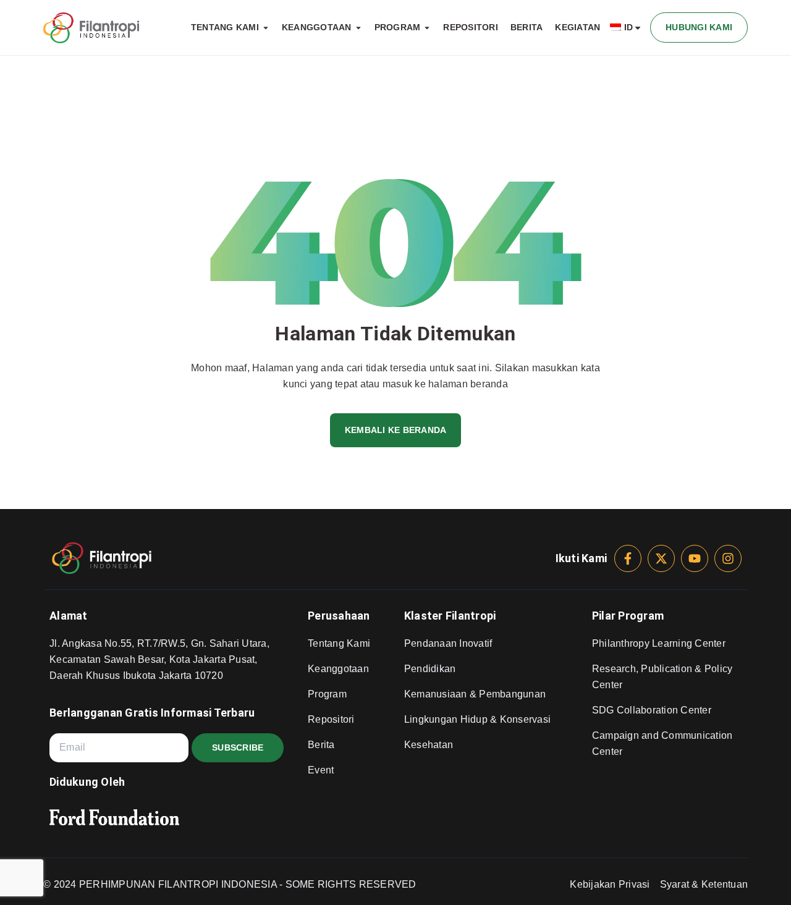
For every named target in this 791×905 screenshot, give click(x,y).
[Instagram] (728, 558)
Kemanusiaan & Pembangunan (475, 694)
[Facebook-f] (627, 558)
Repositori (331, 719)
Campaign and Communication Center (662, 743)
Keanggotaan (338, 668)
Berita (321, 744)
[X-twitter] (661, 558)
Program (327, 694)
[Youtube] (694, 558)
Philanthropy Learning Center (658, 643)
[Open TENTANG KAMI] (265, 28)
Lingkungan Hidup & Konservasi (477, 719)
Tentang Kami (339, 643)
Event (321, 770)
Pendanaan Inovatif (448, 643)
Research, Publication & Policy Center (662, 676)
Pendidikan (430, 668)
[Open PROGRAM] (427, 28)
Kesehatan (428, 744)
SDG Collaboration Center (651, 710)
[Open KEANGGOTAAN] (358, 28)
